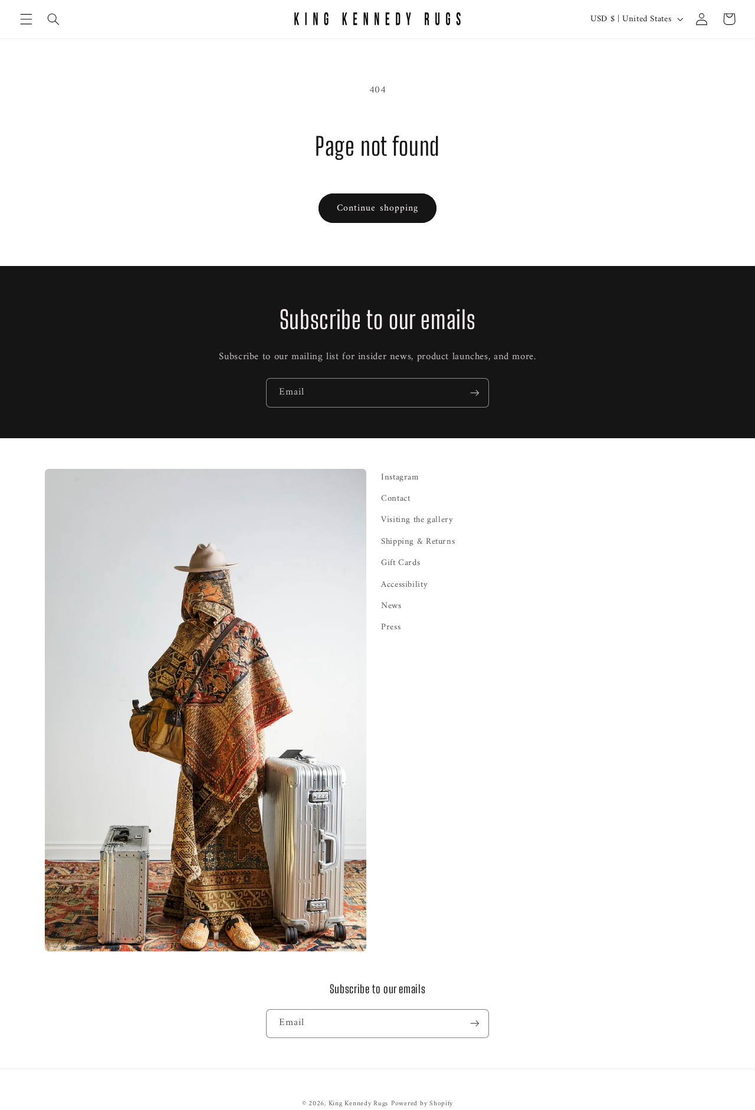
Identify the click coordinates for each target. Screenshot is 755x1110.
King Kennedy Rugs (359, 1103)
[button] (26, 18)
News (391, 605)
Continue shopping (377, 208)
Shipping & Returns (418, 541)
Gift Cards (400, 562)
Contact (395, 498)
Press (391, 627)
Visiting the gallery (417, 519)
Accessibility (404, 584)
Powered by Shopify (422, 1103)
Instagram (400, 477)
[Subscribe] (474, 392)
